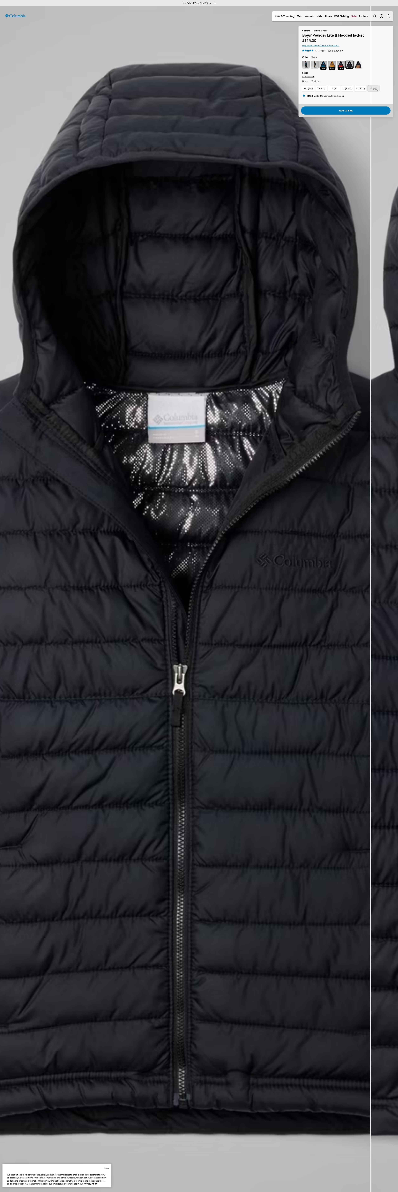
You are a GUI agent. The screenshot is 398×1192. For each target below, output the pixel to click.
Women (309, 16)
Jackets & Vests (320, 30)
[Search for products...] (374, 16)
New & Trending (284, 16)
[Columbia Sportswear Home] (15, 16)
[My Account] (381, 16)
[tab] (305, 82)
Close (106, 1168)
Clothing (306, 30)
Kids (319, 16)
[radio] (306, 64)
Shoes (328, 16)
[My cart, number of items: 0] (388, 16)
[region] (199, 599)
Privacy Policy (90, 1183)
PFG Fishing (341, 16)
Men (299, 16)
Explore (363, 16)
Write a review (335, 50)
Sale (353, 16)
